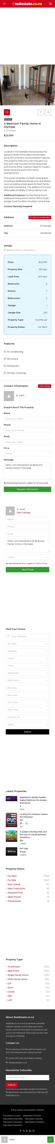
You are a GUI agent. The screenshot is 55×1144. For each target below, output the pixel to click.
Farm (10, 987)
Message (9, 460)
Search (27, 732)
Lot (9, 983)
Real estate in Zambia (33, 1119)
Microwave (12, 359)
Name (7, 413)
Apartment (13, 971)
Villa (10, 996)
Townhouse (14, 966)
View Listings (44, 386)
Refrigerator (13, 366)
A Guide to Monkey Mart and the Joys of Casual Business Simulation (33, 834)
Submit (11, 1085)
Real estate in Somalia (32, 1116)
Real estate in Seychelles (13, 1119)
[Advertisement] (27, 36)
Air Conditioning (15, 352)
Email (6, 436)
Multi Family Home (17, 979)
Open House (14, 897)
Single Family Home (18, 975)
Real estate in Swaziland (12, 1122)
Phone (7, 425)
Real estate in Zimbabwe (34, 1122)
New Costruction (16, 888)
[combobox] (27, 453)
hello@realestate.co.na (17, 1063)
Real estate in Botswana (12, 1125)
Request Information (27, 489)
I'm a (6, 448)
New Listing (14, 884)
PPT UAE (24, 848)
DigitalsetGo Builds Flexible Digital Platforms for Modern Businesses (33, 800)
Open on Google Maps (41, 217)
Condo (11, 992)
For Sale (12, 880)
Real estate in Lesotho (12, 1116)
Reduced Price (15, 892)
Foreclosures (14, 901)
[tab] (7, 112)
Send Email (27, 569)
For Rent (8, 119)
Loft (10, 1000)
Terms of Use (42, 483)
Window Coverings (16, 373)
